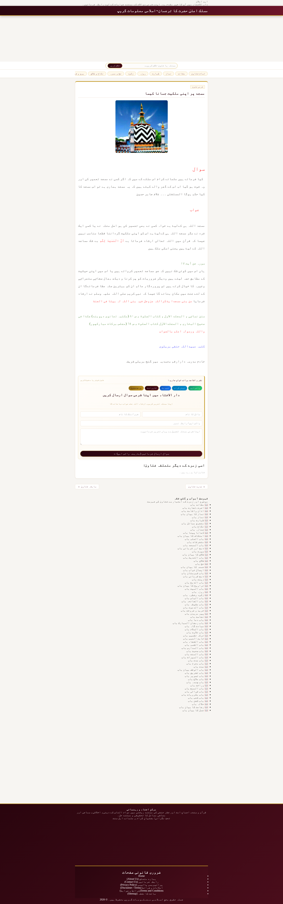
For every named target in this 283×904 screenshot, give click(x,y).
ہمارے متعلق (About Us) (141, 878)
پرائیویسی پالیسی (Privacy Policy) (141, 884)
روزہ (143, 73)
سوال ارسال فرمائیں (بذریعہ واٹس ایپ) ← (141, 453)
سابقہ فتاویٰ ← (87, 486)
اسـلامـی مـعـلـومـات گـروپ (143, 899)
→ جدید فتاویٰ (196, 486)
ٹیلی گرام (179, 388)
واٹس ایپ (195, 388)
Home (141, 875)
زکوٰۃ (131, 73)
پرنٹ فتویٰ (136, 388)
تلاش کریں (115, 65)
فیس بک (165, 388)
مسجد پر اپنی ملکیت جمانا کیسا (175, 93)
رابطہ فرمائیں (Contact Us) (141, 881)
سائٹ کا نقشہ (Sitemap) (141, 893)
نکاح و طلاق (97, 73)
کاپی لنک (152, 388)
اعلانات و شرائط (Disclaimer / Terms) (141, 887)
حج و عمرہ (116, 73)
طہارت (155, 73)
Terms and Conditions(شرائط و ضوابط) (141, 890)
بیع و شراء (77, 73)
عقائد (181, 73)
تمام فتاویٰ (198, 73)
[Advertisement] (184, 39)
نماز (168, 73)
